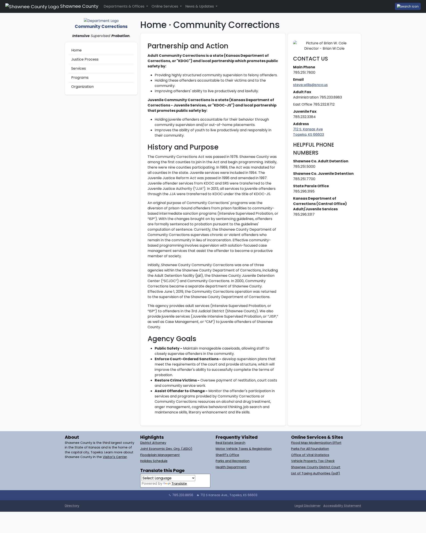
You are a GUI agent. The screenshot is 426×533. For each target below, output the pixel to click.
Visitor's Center (115, 457)
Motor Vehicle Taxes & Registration (244, 448)
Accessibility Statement (342, 505)
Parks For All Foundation (310, 448)
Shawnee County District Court (315, 467)
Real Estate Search (230, 443)
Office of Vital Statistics (310, 455)
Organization (82, 86)
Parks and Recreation (233, 461)
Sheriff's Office (227, 455)
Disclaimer (308, 505)
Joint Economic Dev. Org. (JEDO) (166, 448)
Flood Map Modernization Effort (316, 443)
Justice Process (85, 59)
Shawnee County (78, 6)
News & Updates (200, 6)
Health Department (231, 467)
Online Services (165, 6)
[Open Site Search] (408, 6)
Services (78, 68)
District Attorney (153, 443)
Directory (72, 505)
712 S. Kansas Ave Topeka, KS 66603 (308, 132)
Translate (179, 483)
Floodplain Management (160, 455)
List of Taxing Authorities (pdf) (315, 473)
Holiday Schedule (154, 461)
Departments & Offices (124, 6)
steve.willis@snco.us (310, 84)
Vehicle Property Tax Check (313, 461)
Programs (80, 77)
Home (76, 50)
